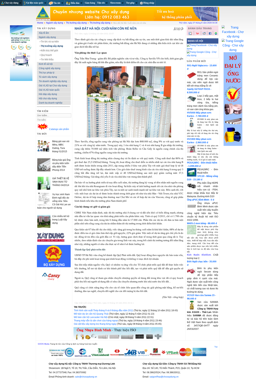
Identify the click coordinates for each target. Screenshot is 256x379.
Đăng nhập (148, 2)
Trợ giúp (130, 2)
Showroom (115, 2)
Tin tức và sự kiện (50, 41)
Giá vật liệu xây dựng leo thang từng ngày (95, 324)
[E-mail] (181, 28)
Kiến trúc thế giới (49, 50)
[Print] (178, 28)
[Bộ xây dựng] (54, 266)
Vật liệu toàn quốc (34, 2)
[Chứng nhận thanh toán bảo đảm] (128, 356)
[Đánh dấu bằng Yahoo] (197, 34)
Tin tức (56, 3)
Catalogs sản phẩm (59, 129)
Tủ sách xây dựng (48, 77)
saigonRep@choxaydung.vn (164, 376)
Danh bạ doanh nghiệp (50, 102)
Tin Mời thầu (47, 59)
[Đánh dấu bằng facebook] (210, 34)
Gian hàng (90, 2)
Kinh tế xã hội (46, 64)
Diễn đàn (75, 3)
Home (40, 23)
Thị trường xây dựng (76, 23)
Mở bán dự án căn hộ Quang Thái (91, 314)
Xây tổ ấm (44, 33)
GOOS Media (43, 344)
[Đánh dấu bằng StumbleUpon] (215, 34)
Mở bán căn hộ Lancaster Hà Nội (91, 317)
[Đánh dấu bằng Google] (190, 34)
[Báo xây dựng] (51, 243)
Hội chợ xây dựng (48, 98)
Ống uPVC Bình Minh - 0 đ (200, 199)
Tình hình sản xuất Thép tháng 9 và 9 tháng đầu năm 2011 (104, 310)
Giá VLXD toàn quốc (49, 90)
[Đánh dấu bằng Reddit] (204, 34)
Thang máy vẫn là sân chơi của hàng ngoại (96, 320)
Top (216, 347)
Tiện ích (101, 2)
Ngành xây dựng (54, 23)
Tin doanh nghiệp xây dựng (53, 81)
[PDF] (175, 28)
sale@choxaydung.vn (86, 376)
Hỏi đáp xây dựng (48, 94)
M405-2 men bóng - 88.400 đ (202, 223)
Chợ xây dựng (11, 2)
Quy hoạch (46, 55)
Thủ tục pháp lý (46, 72)
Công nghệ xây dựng (49, 68)
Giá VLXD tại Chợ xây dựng (53, 85)
